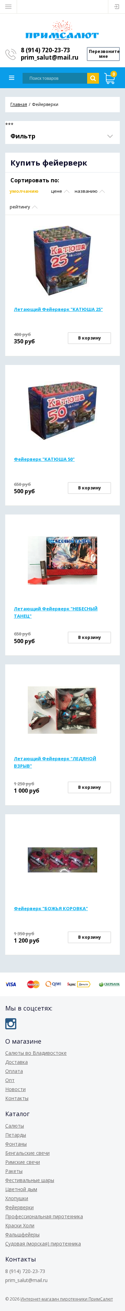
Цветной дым (21, 1189)
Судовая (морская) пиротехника (43, 1243)
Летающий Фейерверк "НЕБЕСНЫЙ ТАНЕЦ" (56, 612)
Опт (10, 1080)
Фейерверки (19, 1207)
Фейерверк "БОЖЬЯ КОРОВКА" (51, 908)
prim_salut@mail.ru (49, 57)
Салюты (14, 1125)
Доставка (16, 1062)
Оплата (14, 1071)
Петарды (15, 1134)
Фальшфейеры (22, 1234)
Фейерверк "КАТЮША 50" (44, 459)
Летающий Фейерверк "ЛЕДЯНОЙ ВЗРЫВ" (55, 762)
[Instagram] (10, 1023)
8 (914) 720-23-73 (45, 50)
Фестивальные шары (29, 1180)
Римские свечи (22, 1162)
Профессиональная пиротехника (44, 1216)
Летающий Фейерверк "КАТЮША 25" (58, 309)
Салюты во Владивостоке (36, 1053)
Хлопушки (16, 1198)
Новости (15, 1089)
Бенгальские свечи (27, 1153)
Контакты (16, 1098)
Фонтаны (16, 1144)
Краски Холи (19, 1225)
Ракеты (14, 1171)
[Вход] (116, 6)
